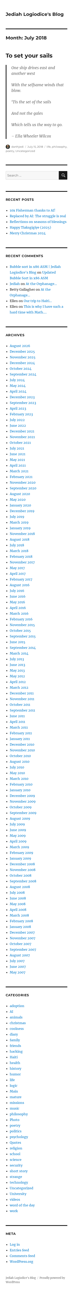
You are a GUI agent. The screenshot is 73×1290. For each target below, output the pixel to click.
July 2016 (17, 591)
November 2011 (22, 699)
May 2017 (17, 568)
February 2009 (21, 853)
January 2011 (20, 739)
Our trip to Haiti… (38, 301)
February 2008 (21, 921)
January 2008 (20, 927)
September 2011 (22, 710)
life (49, 146)
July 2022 (17, 420)
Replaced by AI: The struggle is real (38, 216)
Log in (15, 1244)
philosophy (59, 146)
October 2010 (20, 756)
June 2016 (18, 596)
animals (16, 1017)
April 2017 (18, 574)
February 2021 (21, 477)
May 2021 (17, 460)
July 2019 (17, 517)
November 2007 (22, 938)
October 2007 (20, 944)
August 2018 (19, 539)
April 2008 (18, 910)
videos (15, 1199)
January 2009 (20, 858)
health (15, 1063)
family (15, 1040)
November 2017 (22, 562)
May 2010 (17, 773)
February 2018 (21, 556)
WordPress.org (21, 1261)
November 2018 (22, 534)
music (14, 1108)
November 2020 (22, 482)
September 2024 (23, 374)
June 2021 (17, 454)
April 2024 (18, 391)
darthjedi (17, 146)
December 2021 (22, 431)
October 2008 (20, 875)
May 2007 (17, 972)
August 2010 (19, 762)
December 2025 (22, 351)
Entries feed (19, 1250)
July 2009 (17, 824)
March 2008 (19, 915)
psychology (19, 1137)
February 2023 (21, 414)
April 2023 (18, 408)
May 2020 (18, 500)
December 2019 (22, 511)
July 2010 (17, 767)
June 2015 (17, 642)
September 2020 (23, 488)
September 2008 (23, 881)
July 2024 (17, 380)
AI (11, 1012)
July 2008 (17, 893)
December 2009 (22, 796)
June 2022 (18, 425)
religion (16, 1148)
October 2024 (20, 369)
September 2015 (23, 636)
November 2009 (23, 801)
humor (15, 1074)
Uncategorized (25, 151)
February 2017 (21, 579)
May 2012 (17, 676)
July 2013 (17, 659)
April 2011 (17, 722)
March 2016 (19, 613)
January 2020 (20, 505)
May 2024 (18, 386)
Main (14, 1091)
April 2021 (18, 465)
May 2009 (18, 836)
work (14, 1211)
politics (15, 1131)
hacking (16, 1051)
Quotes (15, 1142)
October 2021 (20, 443)
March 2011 (19, 727)
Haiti (14, 1057)
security (16, 1165)
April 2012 (18, 682)
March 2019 (19, 522)
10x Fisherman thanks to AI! (32, 210)
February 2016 (21, 619)
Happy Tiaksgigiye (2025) (30, 227)
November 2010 (22, 750)
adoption (17, 1006)
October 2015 (20, 631)
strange (16, 1177)
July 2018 (17, 545)
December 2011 (22, 693)
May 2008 (18, 904)
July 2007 (17, 961)
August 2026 (20, 346)
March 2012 (19, 687)
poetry (10, 151)
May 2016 (17, 602)
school (15, 1154)
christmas (18, 1023)
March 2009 (19, 847)
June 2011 (17, 716)
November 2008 (22, 870)
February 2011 (21, 733)
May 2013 (17, 670)
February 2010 (21, 784)
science (15, 1160)
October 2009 (21, 807)
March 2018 (19, 551)
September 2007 (23, 949)
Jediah (15, 284)
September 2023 (23, 403)
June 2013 (17, 665)
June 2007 (18, 967)
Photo (14, 1120)
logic (13, 1086)
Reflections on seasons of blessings (38, 222)
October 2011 (20, 705)
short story (19, 1171)
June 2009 (18, 830)
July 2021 (17, 448)
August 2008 (20, 887)
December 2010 (22, 744)
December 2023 (22, 397)
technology (19, 1182)
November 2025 (22, 357)
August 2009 (20, 818)
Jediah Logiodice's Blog (35, 14)
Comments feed (22, 1256)
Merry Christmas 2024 (28, 233)
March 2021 (19, 471)
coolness (17, 1029)
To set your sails (29, 55)
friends (15, 1046)
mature (15, 1097)
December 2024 (22, 363)
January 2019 (20, 528)
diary (14, 1034)
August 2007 (20, 955)
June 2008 (18, 898)
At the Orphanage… (41, 284)
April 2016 (18, 608)
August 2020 (20, 494)
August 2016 (20, 585)
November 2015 (22, 625)
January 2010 (20, 790)
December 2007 (22, 932)
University (18, 1194)
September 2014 (23, 648)
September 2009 (23, 813)
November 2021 (22, 437)
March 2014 (19, 653)
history (15, 1068)
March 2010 (19, 779)
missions (17, 1103)
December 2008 (22, 864)
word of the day (22, 1205)
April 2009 (18, 841)
